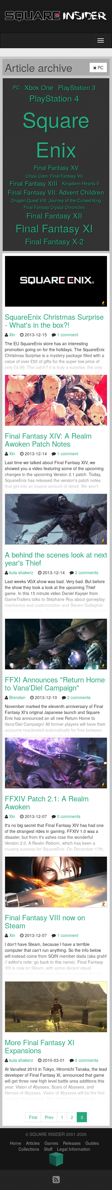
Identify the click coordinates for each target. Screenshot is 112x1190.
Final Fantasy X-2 (54, 241)
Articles (33, 1143)
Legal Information (73, 1149)
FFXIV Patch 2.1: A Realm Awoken (47, 802)
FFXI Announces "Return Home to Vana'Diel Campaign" (55, 683)
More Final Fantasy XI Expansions (39, 1046)
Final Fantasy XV (56, 167)
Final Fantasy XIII (33, 183)
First (33, 1117)
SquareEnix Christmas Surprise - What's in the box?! (54, 320)
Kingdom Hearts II (80, 183)
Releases (72, 1143)
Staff (48, 1149)
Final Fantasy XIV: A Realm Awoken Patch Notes (48, 439)
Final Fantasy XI (54, 228)
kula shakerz (21, 572)
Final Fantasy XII (54, 215)
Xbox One (38, 87)
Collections (29, 1149)
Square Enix (56, 134)
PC (99, 67)
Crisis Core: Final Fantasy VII (54, 176)
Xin (12, 334)
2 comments (86, 572)
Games (51, 1143)
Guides (92, 1143)
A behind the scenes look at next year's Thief (56, 558)
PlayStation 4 (54, 98)
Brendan (17, 697)
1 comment (67, 334)
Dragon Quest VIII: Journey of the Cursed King (56, 200)
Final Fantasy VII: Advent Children (56, 192)
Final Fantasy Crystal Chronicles (54, 207)
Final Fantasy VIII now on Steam (45, 921)
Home (15, 1143)
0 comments (68, 816)
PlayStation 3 (77, 87)
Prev (49, 1117)
